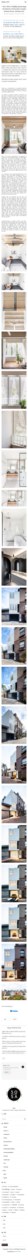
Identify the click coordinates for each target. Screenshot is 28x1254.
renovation (18, 1199)
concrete (13, 1197)
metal (13, 1189)
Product (19, 1189)
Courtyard (6, 1192)
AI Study (6, 1167)
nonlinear (13, 1207)
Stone (10, 1210)
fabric (18, 1202)
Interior (21, 1205)
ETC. (5, 1163)
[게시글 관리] (9, 1019)
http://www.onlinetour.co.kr (10, 31)
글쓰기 (4, 1240)
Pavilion (22, 1210)
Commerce (7, 1134)
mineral (13, 1212)
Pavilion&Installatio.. (9, 1149)
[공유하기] (7, 1019)
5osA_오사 (6, 1065)
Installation (21, 1194)
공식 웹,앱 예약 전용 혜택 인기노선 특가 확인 (13, 23)
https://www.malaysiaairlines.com (12, 20)
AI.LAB (5, 1127)
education (6, 1194)
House (12, 14)
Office (5, 1138)
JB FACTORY (17, 1251)
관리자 (4, 1236)
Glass (13, 1202)
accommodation (13, 1186)
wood (17, 1192)
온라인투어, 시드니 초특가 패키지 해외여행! (14, 34)
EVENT (5, 1178)
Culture (6, 1145)
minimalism (6, 1212)
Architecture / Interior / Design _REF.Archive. (10, 1068)
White (16, 1210)
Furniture (21, 1207)
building (6, 1189)
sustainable (6, 1202)
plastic (5, 1210)
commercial (6, 1205)
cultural (5, 1207)
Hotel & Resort (8, 1141)
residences (6, 1197)
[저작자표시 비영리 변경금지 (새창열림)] (20, 1019)
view (12, 1192)
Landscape (7, 1159)
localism (13, 1194)
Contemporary (7, 1200)
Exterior (6, 1156)
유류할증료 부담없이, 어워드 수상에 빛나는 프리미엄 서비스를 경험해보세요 (14, 25)
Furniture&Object (8, 1152)
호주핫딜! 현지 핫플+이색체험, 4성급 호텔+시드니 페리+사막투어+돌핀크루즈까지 (13, 37)
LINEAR (14, 1205)
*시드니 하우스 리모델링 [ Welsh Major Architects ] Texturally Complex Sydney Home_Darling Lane (14, 9)
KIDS (5, 1174)
